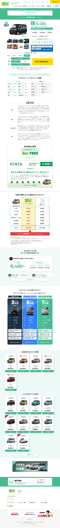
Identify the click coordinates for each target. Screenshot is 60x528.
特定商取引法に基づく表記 (28, 522)
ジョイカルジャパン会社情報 (38, 522)
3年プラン (27, 55)
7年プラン (14, 55)
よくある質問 (55, 6)
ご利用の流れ (48, 6)
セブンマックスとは (18, 6)
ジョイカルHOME (45, 2)
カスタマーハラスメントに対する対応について (29, 523)
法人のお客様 (28, 2)
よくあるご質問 (43, 502)
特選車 (19, 492)
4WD (25, 61)
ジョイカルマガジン (36, 2)
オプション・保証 (40, 6)
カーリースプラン (32, 6)
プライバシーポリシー (18, 522)
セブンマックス (5, 9)
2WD (16, 61)
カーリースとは (9, 497)
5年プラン (20, 55)
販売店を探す (41, 62)
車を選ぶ (25, 6)
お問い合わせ (55, 1)
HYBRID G (20, 58)
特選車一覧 (30, 454)
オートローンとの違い (10, 499)
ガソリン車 (20, 64)
